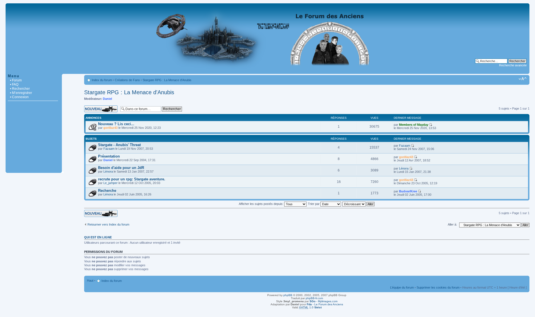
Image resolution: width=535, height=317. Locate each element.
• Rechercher (20, 89)
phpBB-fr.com (314, 298)
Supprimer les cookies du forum (438, 287)
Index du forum (102, 80)
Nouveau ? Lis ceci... (116, 124)
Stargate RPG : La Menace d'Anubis (167, 80)
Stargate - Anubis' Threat (119, 145)
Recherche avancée (513, 65)
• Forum (16, 80)
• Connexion (19, 97)
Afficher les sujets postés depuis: (261, 203)
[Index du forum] (267, 70)
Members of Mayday (413, 124)
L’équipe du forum (402, 287)
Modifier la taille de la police (523, 78)
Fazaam (109, 148)
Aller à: (452, 224)
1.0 (310, 307)
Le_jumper (110, 183)
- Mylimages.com (323, 301)
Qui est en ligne (98, 237)
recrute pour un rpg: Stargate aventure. (131, 179)
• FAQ (14, 84)
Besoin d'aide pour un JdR (121, 168)
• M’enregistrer (21, 93)
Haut (90, 280)
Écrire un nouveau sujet (100, 107)
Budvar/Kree (408, 191)
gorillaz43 (110, 127)
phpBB (287, 295)
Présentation (109, 156)
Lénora (108, 171)
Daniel (107, 98)
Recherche (107, 190)
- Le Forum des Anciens (325, 304)
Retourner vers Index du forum (108, 224)
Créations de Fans (127, 80)
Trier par (314, 203)
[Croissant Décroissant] (358, 203)
